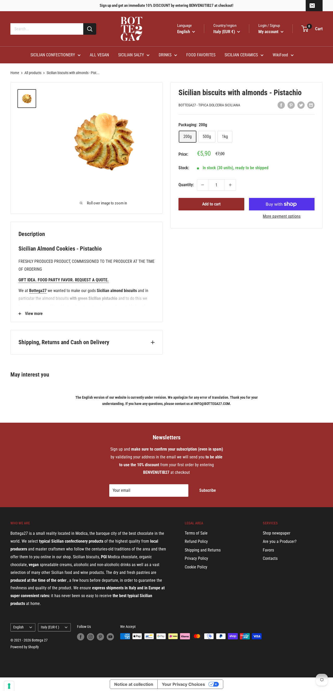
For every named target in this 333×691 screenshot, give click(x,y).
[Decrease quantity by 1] (202, 184)
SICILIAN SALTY (131, 54)
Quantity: (186, 184)
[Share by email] (311, 105)
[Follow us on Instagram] (90, 636)
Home (14, 73)
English (18, 627)
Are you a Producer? (280, 541)
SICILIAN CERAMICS (241, 54)
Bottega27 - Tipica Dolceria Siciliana (209, 105)
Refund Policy (196, 541)
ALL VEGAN (99, 54)
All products (32, 73)
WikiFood (280, 54)
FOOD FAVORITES (200, 54)
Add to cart (211, 204)
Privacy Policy (196, 558)
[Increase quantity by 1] (230, 184)
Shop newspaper (276, 533)
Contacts (270, 558)
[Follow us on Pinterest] (100, 636)
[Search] (89, 29)
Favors (268, 550)
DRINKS (165, 54)
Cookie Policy (196, 567)
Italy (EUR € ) (50, 627)
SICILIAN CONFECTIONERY (52, 54)
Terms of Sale (196, 533)
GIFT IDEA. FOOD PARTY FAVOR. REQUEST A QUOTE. (63, 279)
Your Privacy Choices (183, 684)
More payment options (281, 216)
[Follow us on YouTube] (110, 636)
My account (268, 31)
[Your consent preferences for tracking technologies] (9, 686)
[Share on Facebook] (281, 105)
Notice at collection (133, 684)
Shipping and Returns (203, 550)
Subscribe (207, 490)
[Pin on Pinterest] (291, 105)
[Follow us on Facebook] (80, 636)
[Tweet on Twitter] (301, 105)
